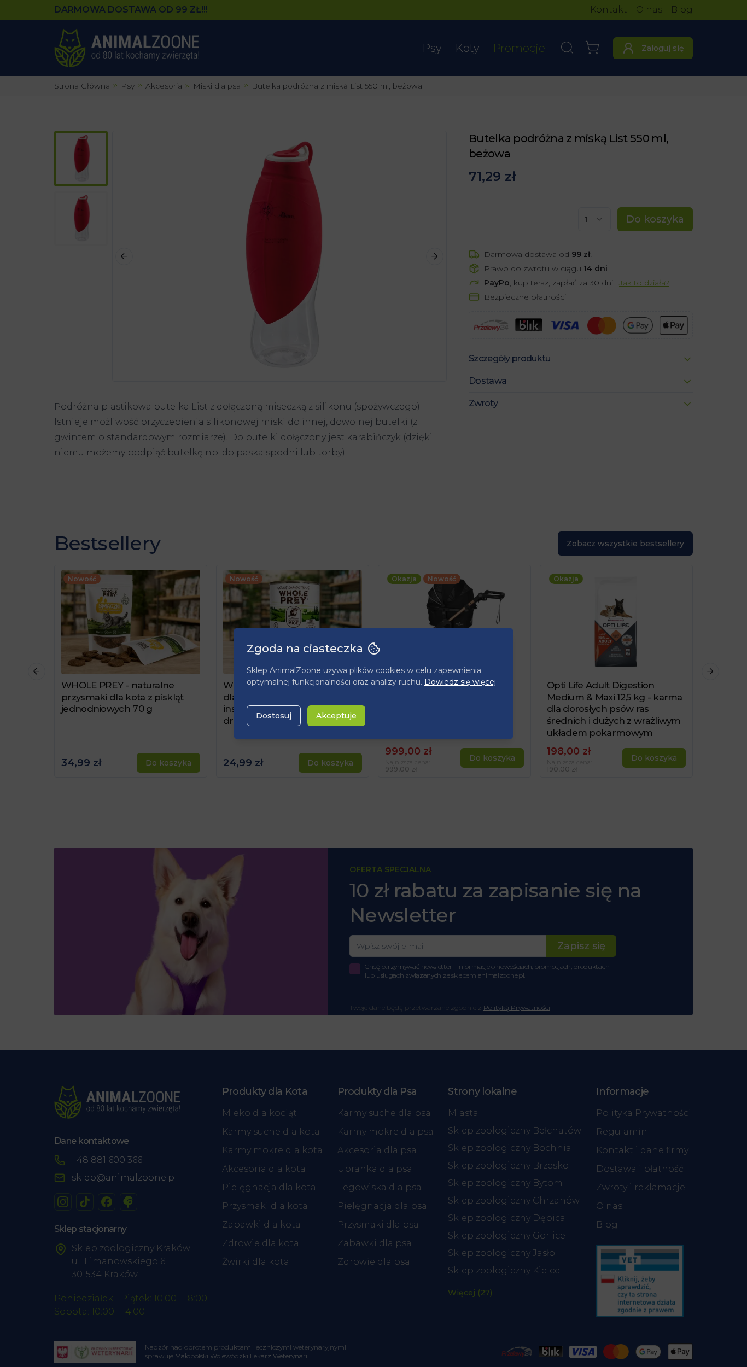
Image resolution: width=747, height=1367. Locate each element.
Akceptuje (336, 716)
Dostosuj (273, 716)
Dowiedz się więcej (460, 682)
